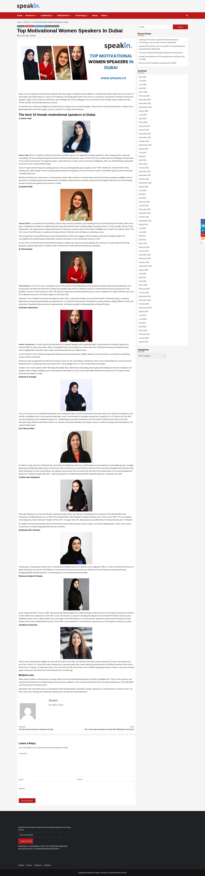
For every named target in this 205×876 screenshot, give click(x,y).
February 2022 (144, 202)
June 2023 (142, 152)
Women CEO (39, 26)
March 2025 (143, 92)
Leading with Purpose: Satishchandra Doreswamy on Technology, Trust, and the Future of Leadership (159, 41)
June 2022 (142, 190)
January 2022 (144, 205)
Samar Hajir (24, 155)
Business (30, 15)
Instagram (38, 865)
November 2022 (145, 175)
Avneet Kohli (24, 223)
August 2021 (143, 224)
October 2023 (144, 141)
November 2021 (145, 213)
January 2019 (144, 338)
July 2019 (142, 315)
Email (80, 779)
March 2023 (143, 164)
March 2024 (143, 122)
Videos (104, 15)
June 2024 (142, 115)
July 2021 (142, 228)
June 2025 (142, 84)
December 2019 (145, 296)
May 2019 (142, 323)
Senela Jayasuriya (26, 344)
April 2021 (142, 239)
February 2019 (144, 334)
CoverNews (112, 873)
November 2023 (145, 137)
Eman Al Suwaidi (25, 413)
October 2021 (144, 217)
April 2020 (142, 281)
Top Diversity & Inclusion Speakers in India (36, 728)
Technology (80, 15)
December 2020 (145, 255)
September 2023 (145, 145)
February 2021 (144, 247)
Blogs (95, 15)
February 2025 (144, 96)
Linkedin (21, 865)
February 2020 (144, 289)
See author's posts (56, 705)
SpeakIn (33, 35)
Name (21, 779)
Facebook (47, 865)
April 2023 (142, 160)
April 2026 (142, 77)
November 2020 (145, 258)
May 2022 (142, 194)
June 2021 (142, 232)
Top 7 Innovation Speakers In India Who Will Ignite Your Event (109, 728)
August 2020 (143, 270)
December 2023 (145, 133)
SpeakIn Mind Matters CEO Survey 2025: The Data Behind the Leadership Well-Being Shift (162, 47)
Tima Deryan (24, 286)
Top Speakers (29, 26)
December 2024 (145, 99)
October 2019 (144, 304)
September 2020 (145, 266)
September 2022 (145, 183)
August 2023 (143, 149)
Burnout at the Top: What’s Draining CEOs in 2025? (157, 63)
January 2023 (144, 167)
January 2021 (144, 251)
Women (39, 569)
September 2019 (145, 308)
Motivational (63, 15)
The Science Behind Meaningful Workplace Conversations (161, 52)
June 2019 (142, 319)
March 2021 (143, 243)
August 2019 (143, 311)
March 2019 (143, 330)
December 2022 (145, 171)
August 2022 (143, 186)
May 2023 (142, 156)
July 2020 (142, 273)
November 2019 (145, 300)
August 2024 (143, 111)
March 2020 (143, 285)
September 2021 (145, 220)
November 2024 (145, 103)
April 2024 (142, 118)
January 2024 (144, 130)
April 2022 (142, 198)
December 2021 (145, 209)
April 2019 (142, 326)
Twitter (29, 865)
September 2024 (145, 107)
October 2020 (144, 262)
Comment (23, 753)
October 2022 (144, 179)
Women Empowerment (52, 26)
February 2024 (144, 126)
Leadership (46, 15)
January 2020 (144, 292)
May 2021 (142, 236)
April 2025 (142, 88)
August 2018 (143, 342)
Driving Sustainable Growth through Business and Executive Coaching (162, 57)
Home (19, 15)
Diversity (20, 26)
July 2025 (142, 81)
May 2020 (142, 277)
